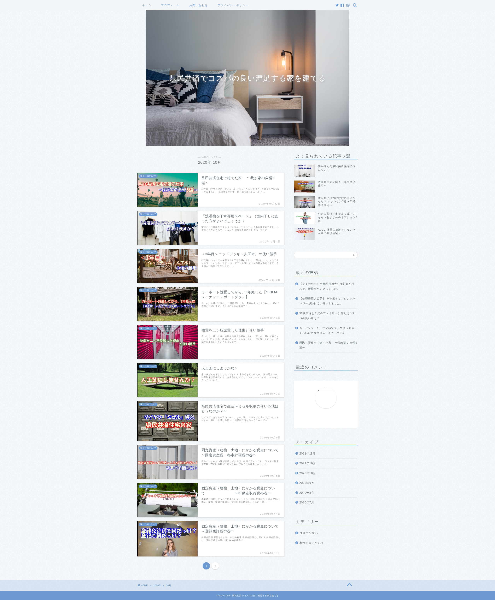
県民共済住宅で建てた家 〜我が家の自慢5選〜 (328, 345)
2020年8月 (306, 492)
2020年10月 (307, 473)
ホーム (146, 5)
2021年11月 (307, 453)
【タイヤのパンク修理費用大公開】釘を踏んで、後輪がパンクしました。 (326, 286)
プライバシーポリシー (233, 5)
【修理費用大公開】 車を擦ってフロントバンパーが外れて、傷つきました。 (327, 301)
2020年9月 (306, 482)
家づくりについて (311, 542)
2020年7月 (306, 502)
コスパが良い (308, 533)
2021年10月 (307, 463)
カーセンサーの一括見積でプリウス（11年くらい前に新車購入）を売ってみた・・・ (327, 331)
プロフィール (170, 5)
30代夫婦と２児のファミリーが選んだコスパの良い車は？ (327, 316)
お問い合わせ (198, 5)
